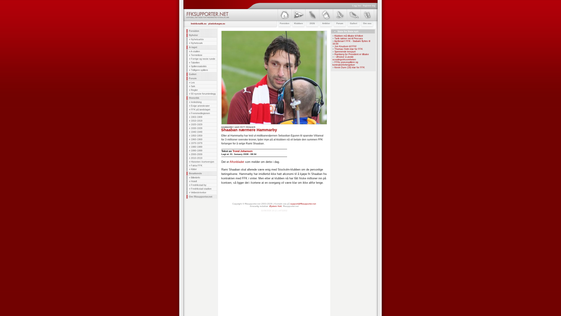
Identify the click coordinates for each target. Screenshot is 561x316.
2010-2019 (196, 158)
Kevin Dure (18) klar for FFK (349, 67)
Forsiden (194, 31)
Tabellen (195, 62)
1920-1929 (196, 124)
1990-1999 (196, 150)
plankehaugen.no (216, 23)
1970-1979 (196, 143)
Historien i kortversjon (202, 161)
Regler (194, 90)
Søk (193, 86)
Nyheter (193, 35)
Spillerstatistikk (199, 66)
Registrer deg (369, 5)
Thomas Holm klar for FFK (348, 49)
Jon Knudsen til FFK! (345, 46)
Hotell (194, 181)
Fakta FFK (196, 165)
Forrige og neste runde (203, 58)
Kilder (194, 169)
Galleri (192, 74)
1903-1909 (196, 117)
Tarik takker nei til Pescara (348, 38)
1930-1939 (196, 128)
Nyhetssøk (197, 43)
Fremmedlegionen (200, 113)
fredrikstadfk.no (198, 23)
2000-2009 (196, 154)
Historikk (194, 98)
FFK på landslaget (200, 109)
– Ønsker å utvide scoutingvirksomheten (344, 58)
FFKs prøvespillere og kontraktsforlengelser (345, 63)
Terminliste (196, 55)
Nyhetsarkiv (197, 39)
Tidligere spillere (199, 70)
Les (193, 82)
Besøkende (195, 173)
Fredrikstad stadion (201, 188)
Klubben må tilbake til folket (348, 35)
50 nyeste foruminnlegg (203, 93)
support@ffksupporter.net (303, 204)
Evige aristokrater (200, 105)
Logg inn (356, 5)
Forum (193, 78)
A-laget (193, 47)
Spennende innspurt (345, 51)
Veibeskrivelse (198, 192)
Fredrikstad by (198, 185)
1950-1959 (196, 135)
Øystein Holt (275, 206)
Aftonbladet (237, 161)
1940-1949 (196, 132)
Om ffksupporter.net (200, 196)
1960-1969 (196, 139)
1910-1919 (196, 120)
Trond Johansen (242, 151)
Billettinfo (195, 177)
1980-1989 (196, 146)
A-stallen (195, 51)
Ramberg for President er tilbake (351, 54)
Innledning (196, 102)
